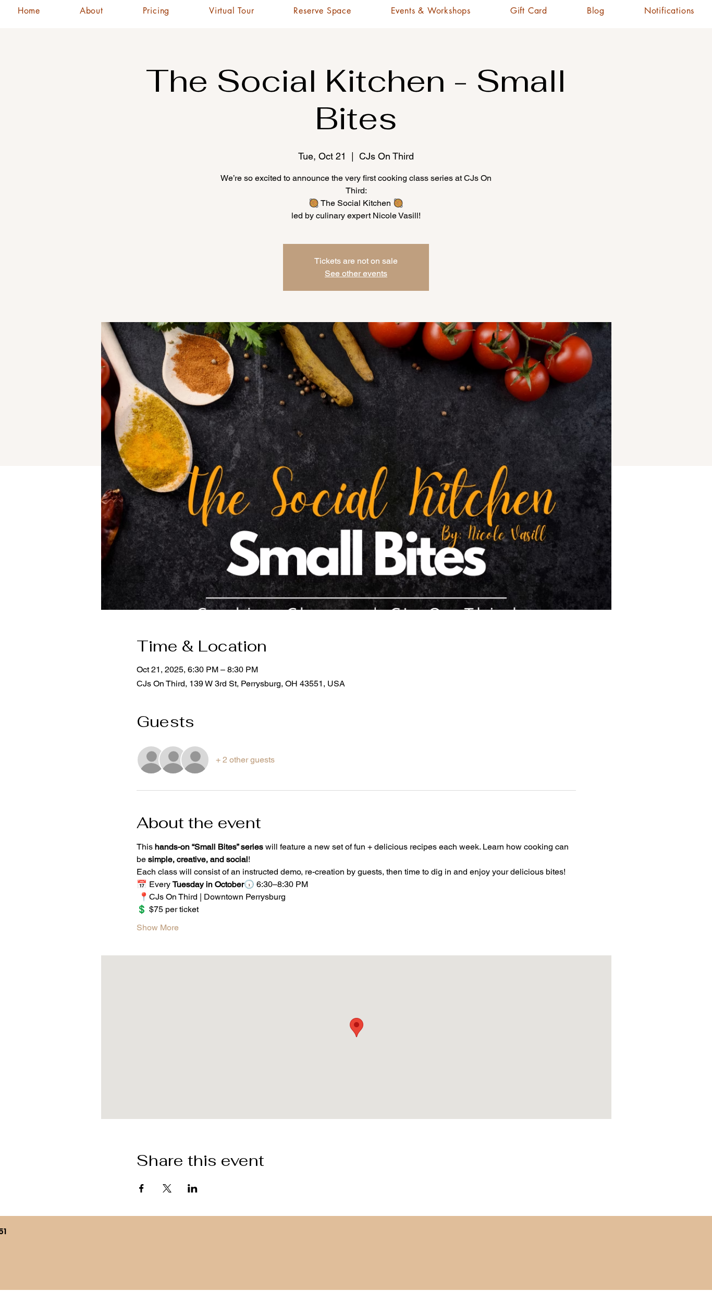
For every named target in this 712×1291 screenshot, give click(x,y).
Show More (158, 927)
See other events (356, 273)
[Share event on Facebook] (141, 1188)
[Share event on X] (167, 1188)
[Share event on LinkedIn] (193, 1188)
